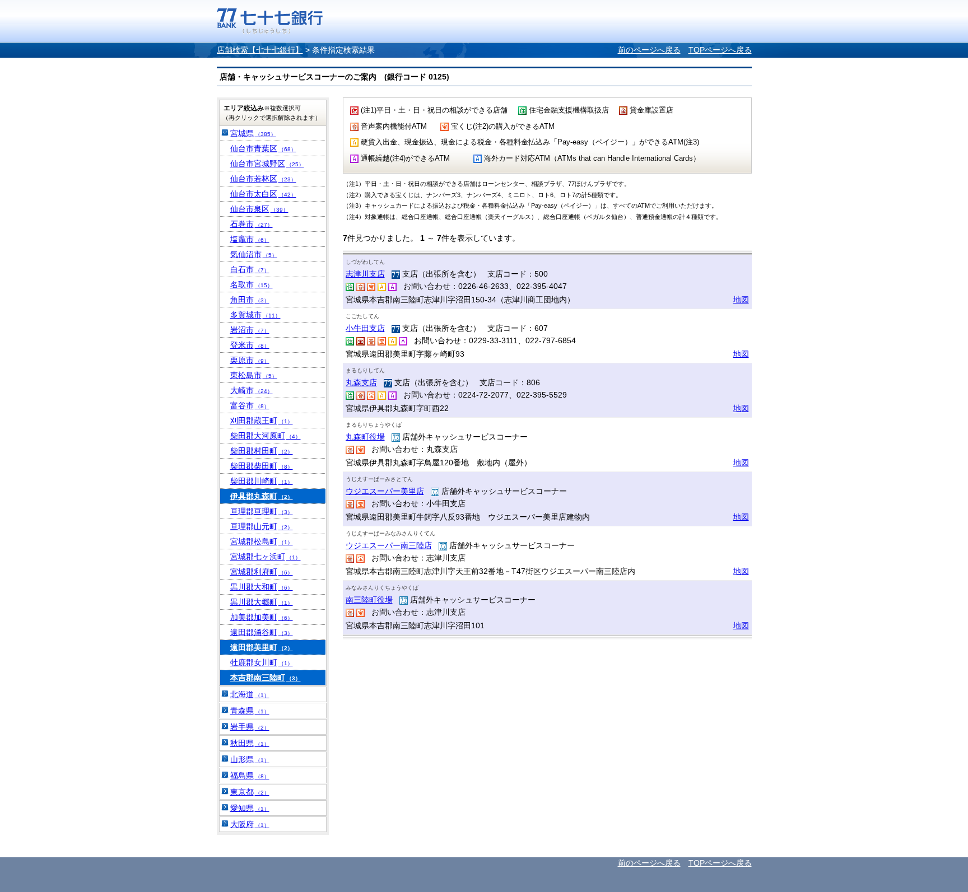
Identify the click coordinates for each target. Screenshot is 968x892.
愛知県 (249, 808)
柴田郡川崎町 (261, 481)
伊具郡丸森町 (261, 496)
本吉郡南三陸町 (265, 677)
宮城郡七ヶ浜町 (265, 556)
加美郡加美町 (261, 617)
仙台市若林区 (263, 178)
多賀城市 (255, 314)
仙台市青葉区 (263, 148)
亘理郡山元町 (261, 526)
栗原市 (249, 360)
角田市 (249, 299)
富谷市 (249, 405)
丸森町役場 (365, 436)
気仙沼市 (253, 254)
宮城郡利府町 (261, 571)
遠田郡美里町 (261, 647)
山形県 (249, 759)
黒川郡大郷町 (261, 601)
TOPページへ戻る (720, 49)
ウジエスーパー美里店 (385, 491)
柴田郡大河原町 (265, 435)
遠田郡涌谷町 (261, 632)
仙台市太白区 (263, 193)
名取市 (251, 284)
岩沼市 (249, 329)
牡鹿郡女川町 (261, 662)
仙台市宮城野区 (267, 163)
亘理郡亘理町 (261, 511)
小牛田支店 (365, 328)
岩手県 (249, 726)
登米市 (249, 344)
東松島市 (253, 375)
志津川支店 (365, 273)
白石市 (249, 269)
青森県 (249, 710)
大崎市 (251, 390)
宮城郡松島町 (261, 541)
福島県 (249, 775)
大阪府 (249, 824)
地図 (741, 299)
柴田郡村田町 (261, 450)
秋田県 (249, 743)
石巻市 (251, 224)
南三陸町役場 (369, 599)
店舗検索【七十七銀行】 (260, 49)
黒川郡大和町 (261, 586)
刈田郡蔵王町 (261, 420)
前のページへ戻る (649, 49)
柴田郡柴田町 (261, 465)
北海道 (249, 694)
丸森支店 (361, 382)
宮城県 (253, 133)
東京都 (249, 791)
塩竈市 (249, 239)
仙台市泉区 (259, 208)
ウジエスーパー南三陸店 (389, 545)
